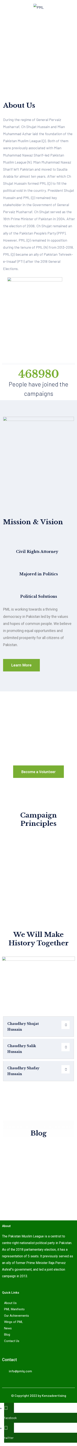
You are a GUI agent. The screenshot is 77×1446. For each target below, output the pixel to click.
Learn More (21, 665)
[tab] (38, 1027)
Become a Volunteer (38, 771)
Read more (14, 1199)
